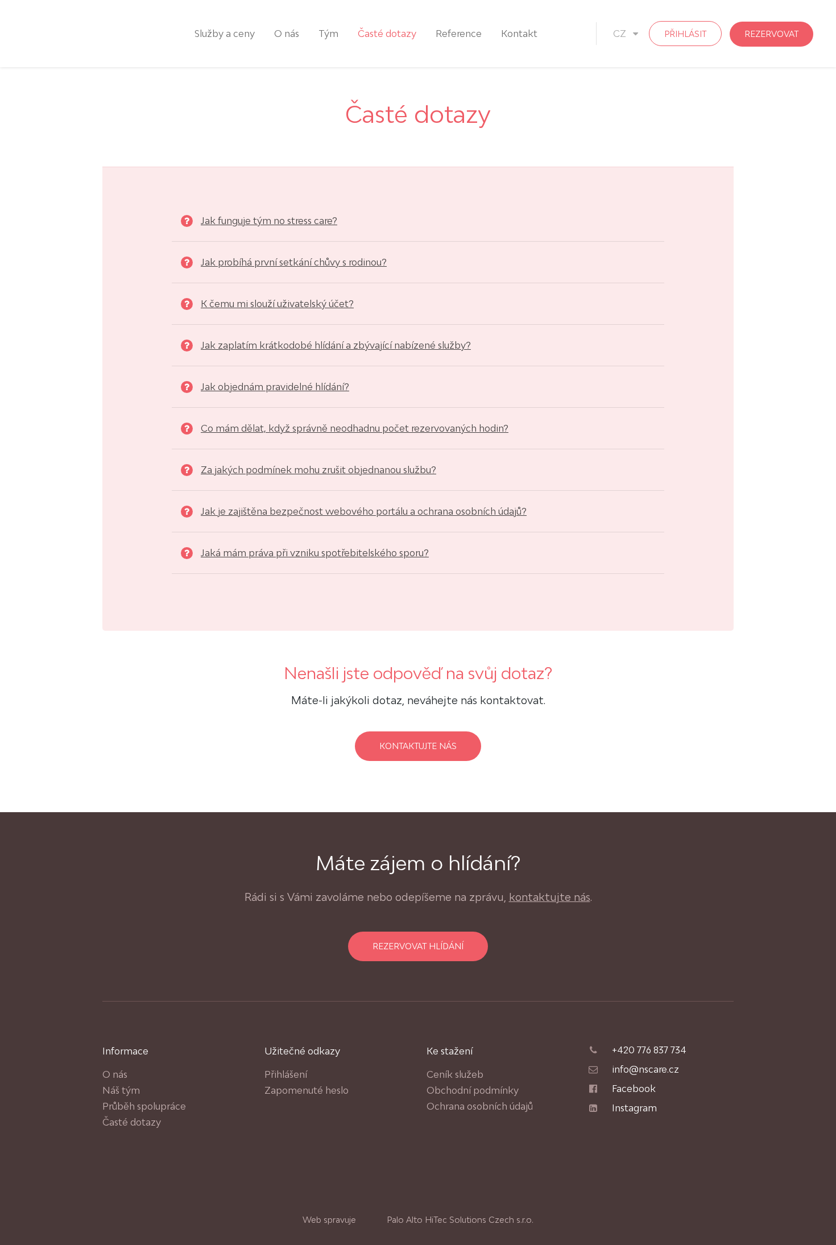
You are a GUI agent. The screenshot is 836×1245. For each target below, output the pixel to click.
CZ (620, 33)
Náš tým (121, 1090)
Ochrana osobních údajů (480, 1106)
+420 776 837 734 (649, 1050)
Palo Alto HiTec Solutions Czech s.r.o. (458, 1220)
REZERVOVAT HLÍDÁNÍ (418, 946)
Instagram (634, 1108)
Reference (459, 33)
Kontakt (519, 33)
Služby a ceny (224, 33)
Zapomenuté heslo (306, 1090)
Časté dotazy (387, 33)
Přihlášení (285, 1074)
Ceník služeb (455, 1074)
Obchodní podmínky (473, 1090)
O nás (286, 33)
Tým (328, 33)
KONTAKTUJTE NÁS (418, 746)
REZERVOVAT (771, 34)
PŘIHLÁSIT (685, 34)
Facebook (634, 1088)
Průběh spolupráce (144, 1106)
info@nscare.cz (645, 1069)
